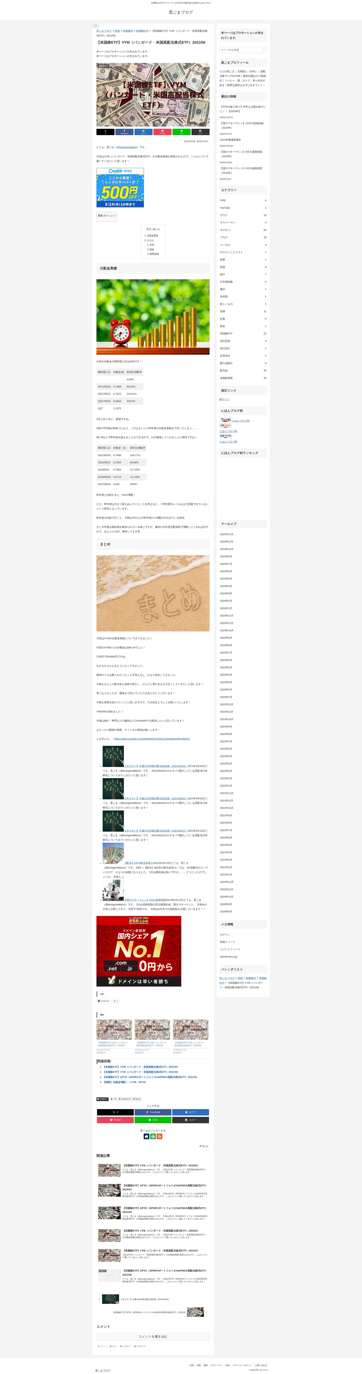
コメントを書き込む (153, 1336)
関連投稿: (154, 254)
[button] (200, 132)
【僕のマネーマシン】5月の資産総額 (145, 900)
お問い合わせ (261, 1365)
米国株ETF (104, 1099)
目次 (148, 229)
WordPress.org (228, 956)
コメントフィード (230, 949)
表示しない (109, 215)
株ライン (224, 399)
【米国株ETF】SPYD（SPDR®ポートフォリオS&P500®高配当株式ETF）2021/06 (150, 1077)
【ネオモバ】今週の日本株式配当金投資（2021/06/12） (156, 830)
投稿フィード (227, 942)
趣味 (206, 1365)
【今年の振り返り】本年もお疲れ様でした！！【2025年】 (243, 109)
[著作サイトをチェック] (146, 1136)
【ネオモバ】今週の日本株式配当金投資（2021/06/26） (156, 766)
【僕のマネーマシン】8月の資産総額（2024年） (241, 170)
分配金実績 (152, 235)
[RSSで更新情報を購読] (159, 1136)
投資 (192, 1365)
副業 (199, 1365)
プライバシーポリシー (242, 1365)
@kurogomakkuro (127, 147)
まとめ (150, 240)
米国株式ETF (126, 1099)
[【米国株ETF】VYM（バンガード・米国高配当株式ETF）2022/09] (152, 1029)
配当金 (138, 1099)
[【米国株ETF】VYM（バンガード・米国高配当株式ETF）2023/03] (114, 1029)
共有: (152, 244)
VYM (115, 1099)
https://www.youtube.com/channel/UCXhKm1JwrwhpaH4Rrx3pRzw (152, 738)
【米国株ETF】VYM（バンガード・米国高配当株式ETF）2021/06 (140, 1072)
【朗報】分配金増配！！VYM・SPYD (124, 1082)
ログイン (225, 934)
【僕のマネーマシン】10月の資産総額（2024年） (242, 125)
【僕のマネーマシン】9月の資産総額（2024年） (241, 154)
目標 (228, 1365)
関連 (152, 249)
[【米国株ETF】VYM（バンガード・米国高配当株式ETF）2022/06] (190, 1029)
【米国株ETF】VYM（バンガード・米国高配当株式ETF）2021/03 (140, 1066)
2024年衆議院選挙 (230, 139)
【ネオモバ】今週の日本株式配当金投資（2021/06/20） (156, 798)
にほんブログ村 (241, 420)
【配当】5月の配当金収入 (138, 863)
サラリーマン (217, 1365)
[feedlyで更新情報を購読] (153, 1136)
